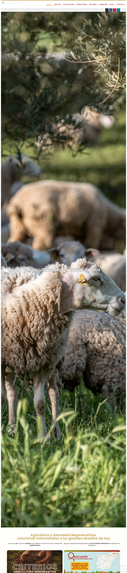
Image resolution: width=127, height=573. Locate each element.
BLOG (112, 4)
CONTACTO (120, 4)
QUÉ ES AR (57, 4)
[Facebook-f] (110, 10)
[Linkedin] (118, 10)
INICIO (49, 4)
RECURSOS (93, 4)
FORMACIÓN (103, 4)
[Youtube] (114, 10)
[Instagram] (107, 10)
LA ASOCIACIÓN (68, 4)
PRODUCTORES (81, 4)
